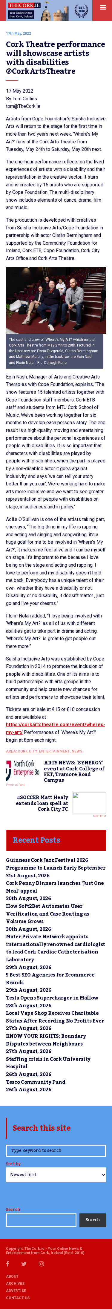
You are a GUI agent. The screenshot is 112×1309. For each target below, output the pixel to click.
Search (13, 1210)
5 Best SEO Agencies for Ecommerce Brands (50, 979)
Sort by (13, 1164)
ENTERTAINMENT (54, 751)
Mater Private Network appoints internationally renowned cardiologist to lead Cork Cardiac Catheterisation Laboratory (55, 948)
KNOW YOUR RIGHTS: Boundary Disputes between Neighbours (46, 1040)
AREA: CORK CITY (21, 751)
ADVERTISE (16, 1291)
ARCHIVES (15, 1284)
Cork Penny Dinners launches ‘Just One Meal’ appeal (55, 887)
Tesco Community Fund (35, 1082)
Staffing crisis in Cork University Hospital (48, 1063)
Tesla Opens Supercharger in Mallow (52, 998)
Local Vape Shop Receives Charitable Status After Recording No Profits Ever (55, 1017)
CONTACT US (18, 1298)
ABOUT (12, 1276)
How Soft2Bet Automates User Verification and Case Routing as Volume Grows (47, 914)
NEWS (77, 751)
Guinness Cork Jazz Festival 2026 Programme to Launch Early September (56, 864)
